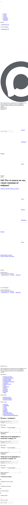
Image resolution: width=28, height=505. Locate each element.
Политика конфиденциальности (10, 415)
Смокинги (5, 382)
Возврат (5, 410)
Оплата (5, 16)
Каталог (5, 13)
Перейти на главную (14, 188)
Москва (4, 427)
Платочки (5, 391)
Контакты (5, 20)
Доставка (5, 17)
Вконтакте (18, 274)
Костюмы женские (7, 398)
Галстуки (5, 389)
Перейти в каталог (5, 188)
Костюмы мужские (7, 376)
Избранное (5, 18)
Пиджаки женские (7, 399)
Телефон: (3, 422)
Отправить (3, 433)
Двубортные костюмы (8, 377)
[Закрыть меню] (1, 1)
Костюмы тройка (7, 380)
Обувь (4, 385)
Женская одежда (7, 397)
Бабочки (5, 387)
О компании (6, 405)
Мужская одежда (7, 384)
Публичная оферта (7, 412)
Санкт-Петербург (11, 427)
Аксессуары (6, 386)
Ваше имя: (3, 421)
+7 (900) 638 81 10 (5, 29)
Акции (4, 15)
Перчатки (5, 390)
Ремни (4, 392)
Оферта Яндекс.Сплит (8, 414)
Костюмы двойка (7, 379)
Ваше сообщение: (5, 432)
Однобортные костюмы (8, 381)
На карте (12, 274)
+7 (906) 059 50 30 (5, 24)
